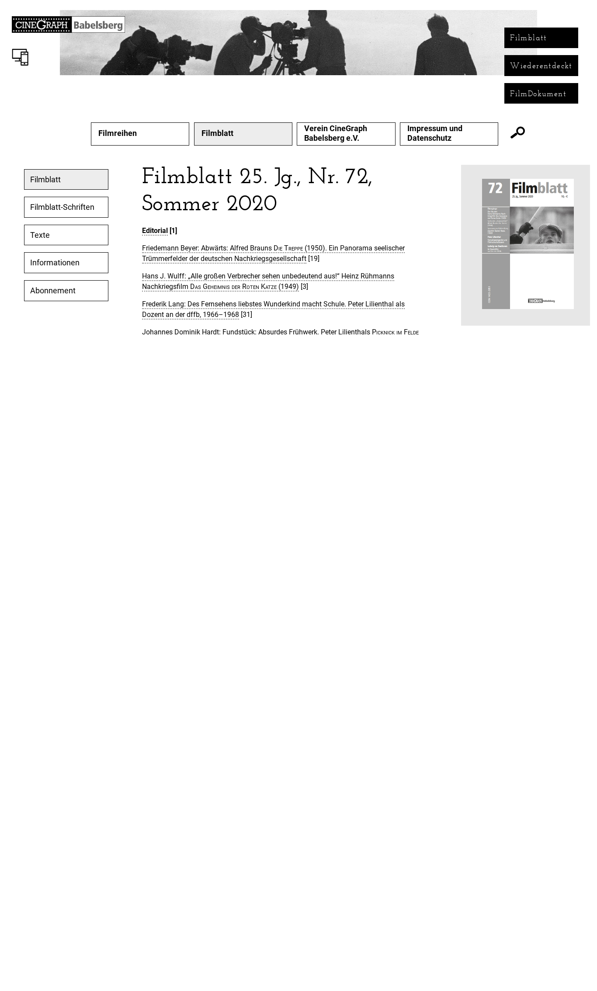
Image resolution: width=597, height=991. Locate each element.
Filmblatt (528, 37)
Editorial (155, 230)
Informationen (55, 262)
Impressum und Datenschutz (434, 133)
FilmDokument (538, 93)
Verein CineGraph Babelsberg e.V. (335, 133)
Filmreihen (117, 133)
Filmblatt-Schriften (62, 207)
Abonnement (53, 290)
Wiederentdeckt (541, 65)
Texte (40, 235)
